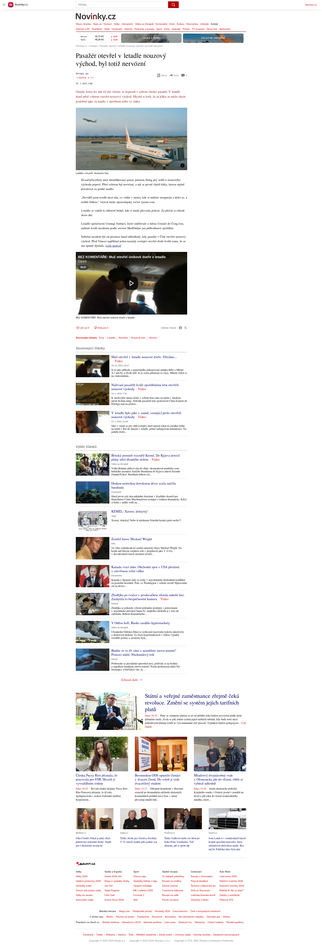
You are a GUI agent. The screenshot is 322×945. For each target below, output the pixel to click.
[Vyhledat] (173, 4)
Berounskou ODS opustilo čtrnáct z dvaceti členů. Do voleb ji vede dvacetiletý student (157, 779)
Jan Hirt (108, 885)
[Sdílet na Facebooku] (180, 327)
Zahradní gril (213, 916)
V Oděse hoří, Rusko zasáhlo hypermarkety (140, 623)
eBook (164, 75)
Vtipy (113, 516)
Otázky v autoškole (230, 895)
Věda (107, 29)
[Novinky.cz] (96, 17)
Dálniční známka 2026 (231, 881)
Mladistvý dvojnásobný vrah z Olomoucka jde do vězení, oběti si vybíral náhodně (218, 779)
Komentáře (161, 24)
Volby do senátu (84, 895)
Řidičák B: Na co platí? (232, 890)
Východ (153, 337)
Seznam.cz (311, 4)
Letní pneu (170, 922)
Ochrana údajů (183, 934)
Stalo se (97, 24)
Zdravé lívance (170, 885)
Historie (128, 29)
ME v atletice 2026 (143, 890)
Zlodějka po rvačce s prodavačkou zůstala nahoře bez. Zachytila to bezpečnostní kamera (148, 597)
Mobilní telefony (110, 922)
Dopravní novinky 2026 (232, 885)
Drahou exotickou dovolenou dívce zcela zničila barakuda (143, 485)
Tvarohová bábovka (172, 890)
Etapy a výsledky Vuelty (116, 881)
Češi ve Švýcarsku (200, 890)
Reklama (110, 934)
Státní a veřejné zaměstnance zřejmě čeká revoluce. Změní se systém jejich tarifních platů (192, 702)
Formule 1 (138, 895)
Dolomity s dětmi (199, 899)
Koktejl (214, 24)
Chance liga (139, 876)
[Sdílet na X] (185, 327)
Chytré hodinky (216, 922)
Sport (159, 29)
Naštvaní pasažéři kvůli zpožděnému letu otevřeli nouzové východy (145, 387)
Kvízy (167, 29)
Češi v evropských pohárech (205, 911)
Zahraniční (127, 24)
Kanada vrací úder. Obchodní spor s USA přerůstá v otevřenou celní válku (145, 569)
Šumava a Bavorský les (203, 885)
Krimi (172, 24)
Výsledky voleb (84, 885)
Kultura (180, 24)
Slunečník (157, 916)
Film (113, 544)
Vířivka (226, 916)
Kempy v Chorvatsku (202, 876)
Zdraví (114, 659)
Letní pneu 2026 (228, 876)
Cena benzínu (180, 911)
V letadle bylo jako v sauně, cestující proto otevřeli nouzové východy (146, 415)
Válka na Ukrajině (144, 24)
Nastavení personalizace (226, 934)
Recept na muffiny (171, 881)
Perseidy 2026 (162, 911)
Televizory (199, 922)
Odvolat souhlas (201, 934)
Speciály (176, 29)
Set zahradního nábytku (191, 916)
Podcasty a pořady (144, 29)
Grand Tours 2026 (114, 899)
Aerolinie (123, 337)
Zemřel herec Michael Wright (131, 539)
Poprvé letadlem (199, 881)
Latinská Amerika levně (203, 895)
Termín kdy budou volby (88, 890)
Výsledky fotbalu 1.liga (145, 881)
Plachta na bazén (125, 916)
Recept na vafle (170, 895)
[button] (131, 139)
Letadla (111, 337)
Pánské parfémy (235, 922)
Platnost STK (226, 899)
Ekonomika (192, 24)
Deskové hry (185, 922)
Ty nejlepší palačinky (173, 876)
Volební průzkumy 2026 (88, 881)
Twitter (99, 934)
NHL (135, 899)
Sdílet (176, 75)
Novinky (80, 73)
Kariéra (122, 934)
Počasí (186, 29)
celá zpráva (113, 246)
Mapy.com (124, 911)
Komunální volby (84, 899)
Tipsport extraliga (142, 885)
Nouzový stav (138, 337)
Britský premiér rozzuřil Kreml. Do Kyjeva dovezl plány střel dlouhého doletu (145, 457)
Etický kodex (165, 934)
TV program (198, 29)
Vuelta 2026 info (113, 876)
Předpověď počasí (142, 911)
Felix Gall (109, 895)
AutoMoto (97, 29)
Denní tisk (212, 29)
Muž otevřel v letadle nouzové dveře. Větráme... (144, 357)
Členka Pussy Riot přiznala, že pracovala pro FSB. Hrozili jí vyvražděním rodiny (96, 779)
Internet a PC (83, 29)
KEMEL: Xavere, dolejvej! (129, 511)
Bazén (109, 916)
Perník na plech (170, 899)
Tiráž (130, 934)
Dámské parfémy (153, 922)
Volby (117, 24)
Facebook (88, 934)
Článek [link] (82, 261)
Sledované (224, 29)
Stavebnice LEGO (131, 922)
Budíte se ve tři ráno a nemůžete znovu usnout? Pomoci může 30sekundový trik (143, 652)
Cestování (117, 29)
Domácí (108, 24)
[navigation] (4, 4)
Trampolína (143, 916)
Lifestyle (204, 24)
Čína (101, 337)
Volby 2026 (82, 876)
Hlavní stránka (83, 24)
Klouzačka (170, 916)
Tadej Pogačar (112, 890)
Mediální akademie (146, 934)
